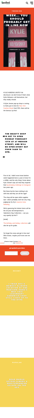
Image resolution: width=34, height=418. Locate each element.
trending (17, 11)
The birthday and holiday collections (15, 223)
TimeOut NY (18, 243)
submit (24, 253)
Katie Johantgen (17, 40)
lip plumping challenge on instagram (18, 185)
